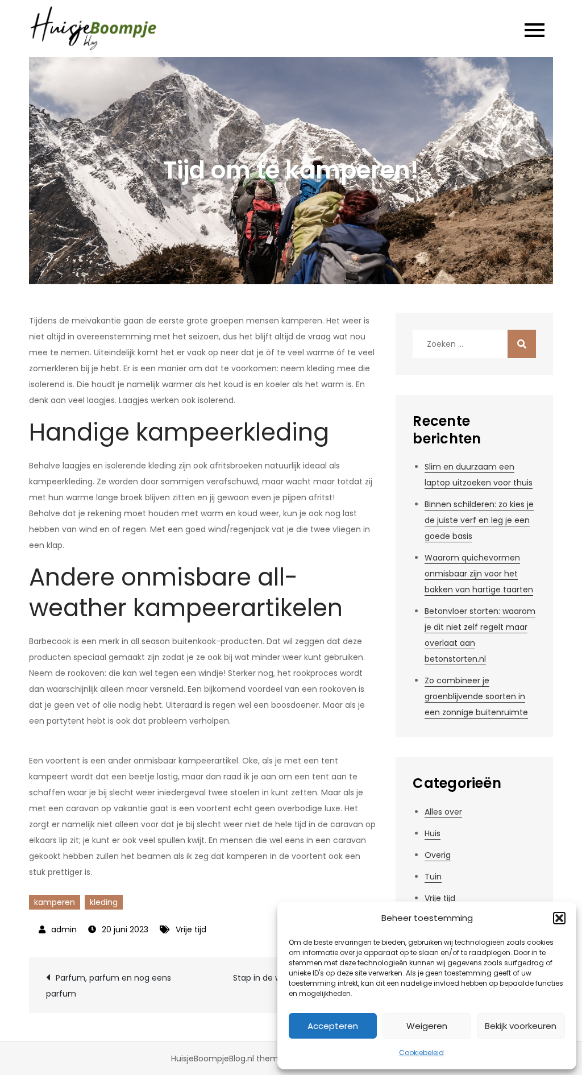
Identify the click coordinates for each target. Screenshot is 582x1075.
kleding (104, 902)
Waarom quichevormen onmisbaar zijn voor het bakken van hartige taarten (479, 573)
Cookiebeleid (421, 1052)
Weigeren (426, 1026)
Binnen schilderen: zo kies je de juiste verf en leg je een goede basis (479, 520)
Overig (438, 855)
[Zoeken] (522, 344)
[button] (559, 918)
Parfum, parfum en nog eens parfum (108, 985)
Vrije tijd (191, 929)
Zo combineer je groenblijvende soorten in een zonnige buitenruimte (476, 696)
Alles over (443, 811)
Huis (432, 833)
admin (64, 929)
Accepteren (332, 1026)
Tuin (433, 876)
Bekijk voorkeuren (520, 1026)
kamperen (54, 902)
